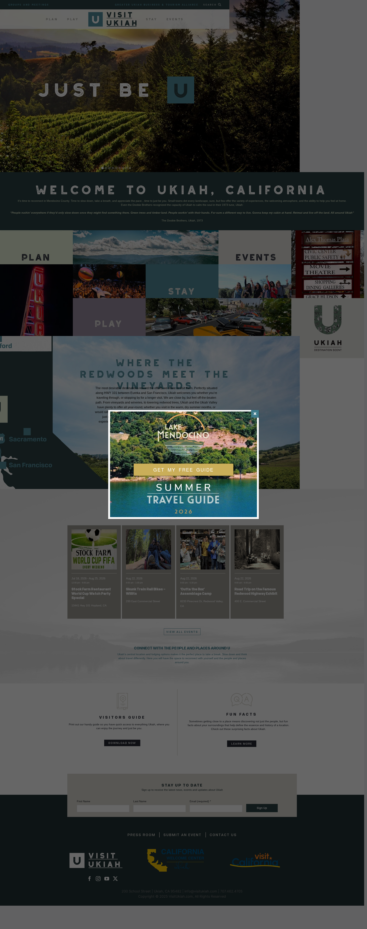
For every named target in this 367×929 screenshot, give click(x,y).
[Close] (255, 414)
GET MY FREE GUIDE (183, 469)
